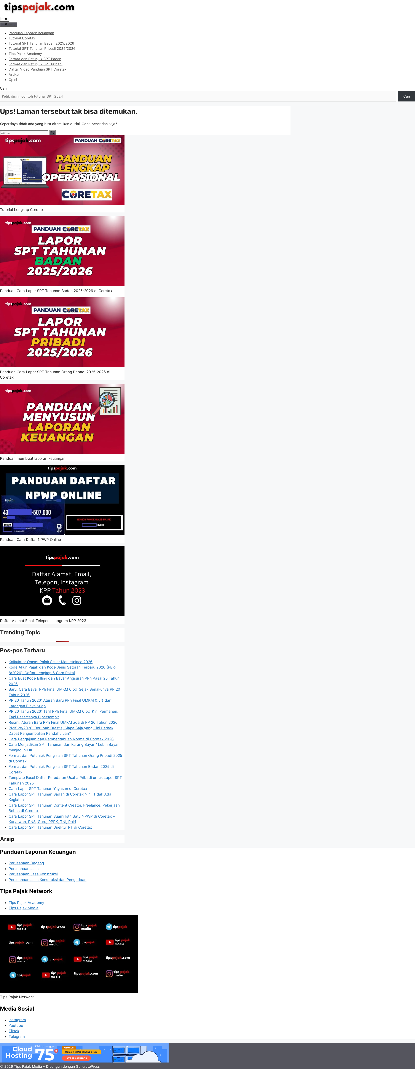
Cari (3, 88)
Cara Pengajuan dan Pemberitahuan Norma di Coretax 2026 (61, 739)
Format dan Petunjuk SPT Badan (35, 59)
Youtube (16, 1025)
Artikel (14, 74)
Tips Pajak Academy (25, 53)
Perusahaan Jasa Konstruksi (33, 874)
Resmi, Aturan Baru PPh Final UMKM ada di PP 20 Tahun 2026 (63, 722)
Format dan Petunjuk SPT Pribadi (35, 64)
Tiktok (14, 1031)
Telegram (17, 1036)
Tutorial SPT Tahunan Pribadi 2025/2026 (42, 48)
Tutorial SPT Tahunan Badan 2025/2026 (41, 43)
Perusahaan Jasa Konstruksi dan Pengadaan (47, 880)
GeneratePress (88, 1066)
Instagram (17, 1020)
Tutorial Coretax (22, 38)
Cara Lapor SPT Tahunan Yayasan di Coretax (48, 788)
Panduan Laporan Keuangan (31, 33)
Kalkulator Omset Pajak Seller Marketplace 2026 (51, 662)
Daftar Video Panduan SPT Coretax (38, 69)
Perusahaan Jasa (24, 868)
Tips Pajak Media (23, 908)
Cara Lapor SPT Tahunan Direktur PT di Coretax (50, 827)
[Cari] (52, 132)
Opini (13, 79)
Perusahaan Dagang (26, 863)
